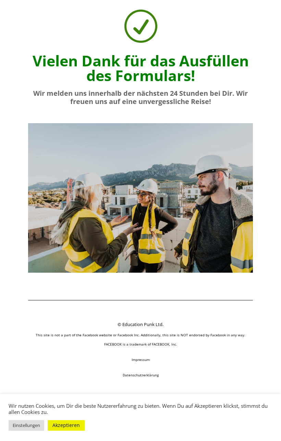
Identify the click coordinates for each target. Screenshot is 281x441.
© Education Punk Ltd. (140, 324)
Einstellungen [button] (26, 425)
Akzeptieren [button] (66, 425)
